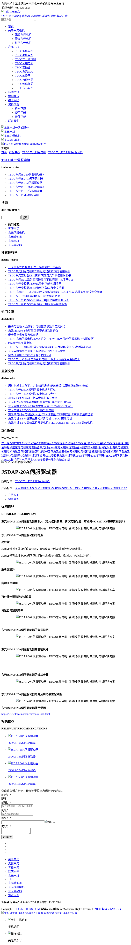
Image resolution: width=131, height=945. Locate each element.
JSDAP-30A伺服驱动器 (22, 783)
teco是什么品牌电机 (20, 342)
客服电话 (13, 228)
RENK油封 (82, 443)
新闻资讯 (13, 92)
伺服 (82, 447)
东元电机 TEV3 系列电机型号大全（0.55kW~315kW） (40, 406)
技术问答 (13, 100)
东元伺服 (45, 447)
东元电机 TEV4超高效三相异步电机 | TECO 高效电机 (40, 418)
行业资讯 (91, 451)
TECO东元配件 (24, 88)
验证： (6, 818)
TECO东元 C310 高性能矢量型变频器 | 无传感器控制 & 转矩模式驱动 (49, 347)
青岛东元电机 (23, 38)
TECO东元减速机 (25, 59)
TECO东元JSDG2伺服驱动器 (26, 186)
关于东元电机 (16, 30)
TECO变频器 (23, 67)
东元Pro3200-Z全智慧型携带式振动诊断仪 (33, 330)
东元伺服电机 (16, 232)
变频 (50, 451)
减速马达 (17, 455)
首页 (11, 26)
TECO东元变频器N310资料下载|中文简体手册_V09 (38, 300)
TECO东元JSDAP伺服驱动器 (65, 152)
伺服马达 (101, 447)
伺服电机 (112, 447)
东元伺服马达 (63, 447)
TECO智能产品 (24, 79)
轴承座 (11, 447)
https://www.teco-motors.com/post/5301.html (25, 714)
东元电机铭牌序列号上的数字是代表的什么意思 (37, 351)
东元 (4, 443)
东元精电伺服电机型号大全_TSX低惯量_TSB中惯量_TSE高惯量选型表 (50, 414)
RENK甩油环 (97, 443)
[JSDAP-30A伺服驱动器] (23, 777)
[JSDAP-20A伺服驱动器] (23, 763)
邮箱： (6, 802)
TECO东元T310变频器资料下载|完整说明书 (34, 296)
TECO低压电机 (24, 51)
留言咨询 (13, 499)
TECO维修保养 (24, 83)
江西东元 (13, 871)
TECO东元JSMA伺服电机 (24, 195)
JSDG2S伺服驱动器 (116, 455)
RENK (16, 443)
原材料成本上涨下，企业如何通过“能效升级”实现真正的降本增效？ (49, 385)
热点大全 (13, 895)
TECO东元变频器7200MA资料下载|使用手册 (34, 283)
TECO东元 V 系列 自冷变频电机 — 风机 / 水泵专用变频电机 (44, 359)
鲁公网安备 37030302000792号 (58, 913)
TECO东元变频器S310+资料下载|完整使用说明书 (37, 304)
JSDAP (123, 488)
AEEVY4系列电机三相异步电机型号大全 (32, 398)
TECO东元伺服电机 (34, 152)
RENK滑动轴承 (29, 443)
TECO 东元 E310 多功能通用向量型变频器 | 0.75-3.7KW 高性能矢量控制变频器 (55, 291)
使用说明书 (41, 451)
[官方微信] (12, 11)
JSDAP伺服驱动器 (45, 488)
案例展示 (13, 96)
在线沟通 (13, 495)
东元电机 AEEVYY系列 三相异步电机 (31, 410)
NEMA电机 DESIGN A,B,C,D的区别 (29, 355)
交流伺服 (90, 447)
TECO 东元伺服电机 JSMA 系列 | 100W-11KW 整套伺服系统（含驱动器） (52, 338)
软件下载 (20, 116)
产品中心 (13, 47)
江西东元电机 (23, 42)
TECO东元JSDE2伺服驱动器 (26, 191)
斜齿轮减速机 (62, 459)
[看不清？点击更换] (50, 822)
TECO (12, 879)
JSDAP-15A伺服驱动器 (22, 756)
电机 (120, 447)
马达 (15, 451)
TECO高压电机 (24, 55)
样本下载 (20, 108)
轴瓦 (9, 443)
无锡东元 (13, 863)
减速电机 (28, 455)
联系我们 (13, 120)
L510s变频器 (83, 455)
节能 (51, 459)
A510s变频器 (40, 459)
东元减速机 (15, 236)
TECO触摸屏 (23, 75)
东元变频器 (15, 245)
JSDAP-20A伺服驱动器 (22, 770)
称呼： (6, 794)
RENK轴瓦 (45, 443)
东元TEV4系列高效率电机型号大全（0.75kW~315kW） (41, 402)
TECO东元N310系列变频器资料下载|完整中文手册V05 (40, 279)
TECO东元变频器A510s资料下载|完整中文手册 (36, 287)
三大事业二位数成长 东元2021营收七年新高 (34, 267)
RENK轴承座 (113, 443)
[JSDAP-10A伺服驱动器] (23, 736)
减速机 (109, 451)
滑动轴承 (70, 443)
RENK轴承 (58, 443)
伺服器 (101, 451)
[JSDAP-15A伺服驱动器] (23, 749)
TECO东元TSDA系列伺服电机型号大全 (32, 393)
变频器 (75, 447)
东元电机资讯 (67, 455)
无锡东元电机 (23, 34)
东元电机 (13, 241)
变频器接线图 (26, 451)
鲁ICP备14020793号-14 (107, 909)
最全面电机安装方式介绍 (23, 334)
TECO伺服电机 (24, 63)
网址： (5, 810)
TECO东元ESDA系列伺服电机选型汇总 (32, 389)
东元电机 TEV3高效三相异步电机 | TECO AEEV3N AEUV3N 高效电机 (50, 422)
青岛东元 (13, 867)
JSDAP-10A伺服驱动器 (22, 742)
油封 (123, 443)
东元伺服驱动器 (76, 451)
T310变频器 (98, 455)
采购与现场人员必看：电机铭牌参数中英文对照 (37, 326)
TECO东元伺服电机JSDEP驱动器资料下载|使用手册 (39, 271)
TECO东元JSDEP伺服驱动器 (26, 174)
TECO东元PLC (24, 71)
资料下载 (13, 104)
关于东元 (13, 859)
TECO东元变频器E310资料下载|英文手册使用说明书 (39, 275)
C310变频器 (52, 455)
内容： (6, 826)
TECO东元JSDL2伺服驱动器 (26, 182)
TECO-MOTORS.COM (26, 909)
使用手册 (20, 112)
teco (52, 447)
